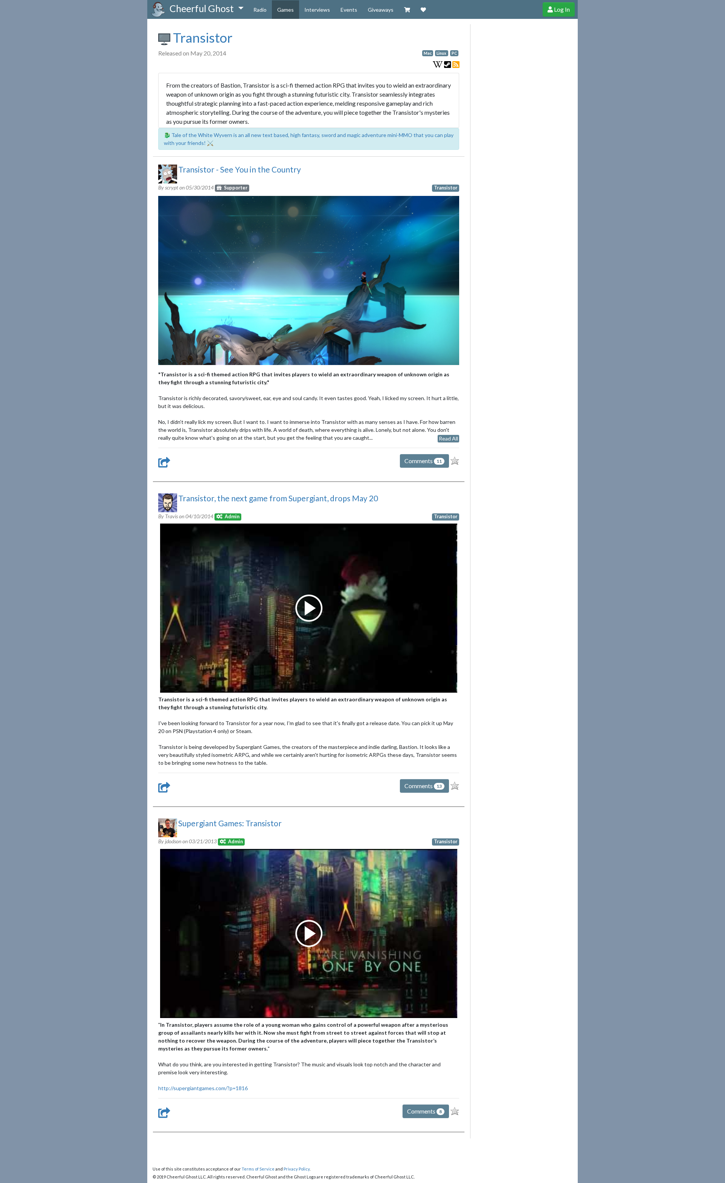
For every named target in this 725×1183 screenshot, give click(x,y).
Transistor (201, 37)
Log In (561, 9)
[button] (206, 9)
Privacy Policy (297, 1168)
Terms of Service (258, 1168)
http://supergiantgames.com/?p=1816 (203, 1088)
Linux (441, 53)
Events (349, 9)
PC (454, 53)
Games (285, 9)
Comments (423, 460)
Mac (428, 53)
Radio (260, 9)
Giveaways (380, 9)
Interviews (317, 9)
